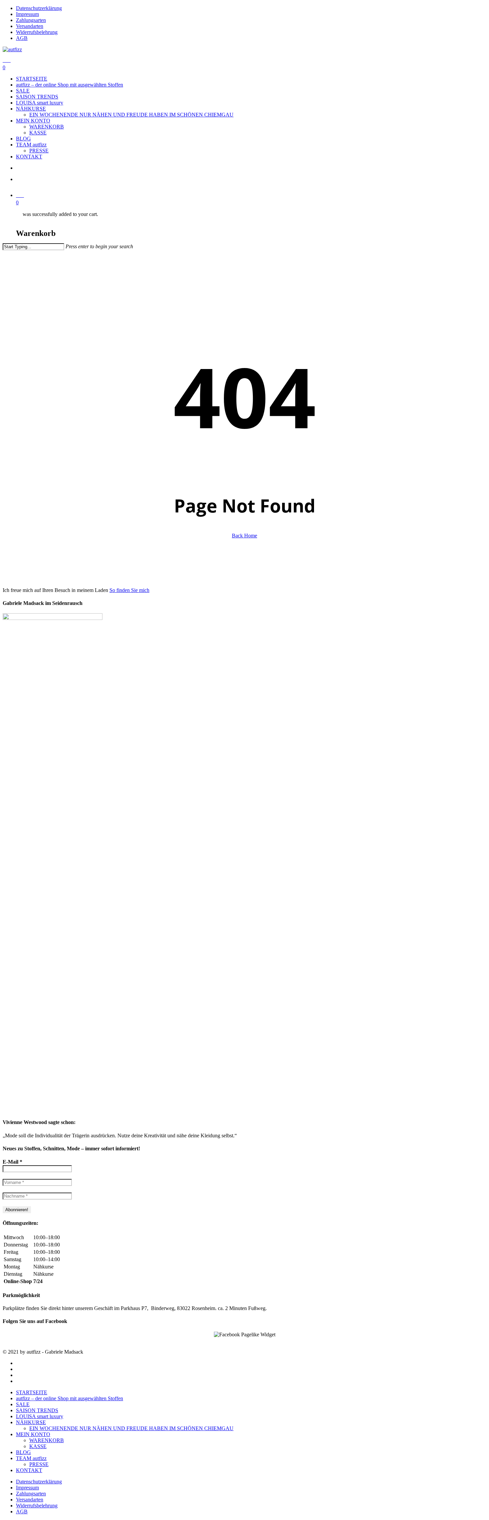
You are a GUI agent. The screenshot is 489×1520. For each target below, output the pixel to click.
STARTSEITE (31, 1392)
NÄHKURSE (31, 1422)
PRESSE (39, 1464)
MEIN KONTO (33, 1434)
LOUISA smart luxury (39, 1416)
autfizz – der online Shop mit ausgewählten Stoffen (69, 1398)
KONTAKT (29, 1470)
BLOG (23, 1452)
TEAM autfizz (31, 1458)
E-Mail (12, 1162)
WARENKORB (46, 1440)
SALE (23, 1404)
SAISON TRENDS (37, 1410)
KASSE (38, 1446)
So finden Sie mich (129, 590)
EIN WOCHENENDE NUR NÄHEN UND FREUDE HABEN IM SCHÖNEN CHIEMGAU (131, 1428)
